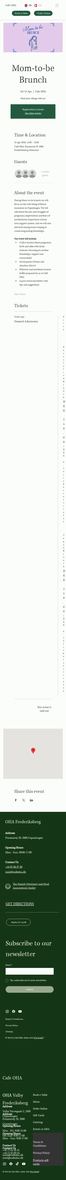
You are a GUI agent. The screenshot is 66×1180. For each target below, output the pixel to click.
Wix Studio (38, 1038)
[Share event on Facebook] (15, 800)
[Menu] (57, 5)
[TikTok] (17, 1164)
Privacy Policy (12, 1025)
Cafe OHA (10, 5)
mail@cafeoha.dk (15, 872)
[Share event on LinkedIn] (31, 800)
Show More (20, 294)
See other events (33, 113)
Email (9, 965)
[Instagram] (7, 1011)
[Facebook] (14, 1011)
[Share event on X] (23, 800)
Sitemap (9, 1031)
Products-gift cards (41, 1162)
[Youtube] (20, 1011)
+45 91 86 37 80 (13, 867)
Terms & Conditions (14, 1019)
